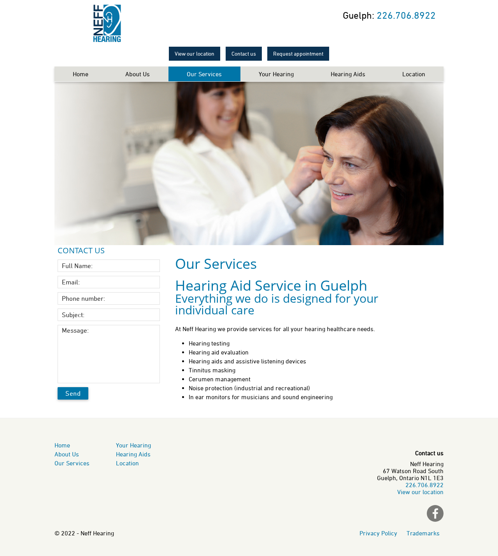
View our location (194, 54)
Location (413, 73)
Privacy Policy (379, 533)
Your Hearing (276, 73)
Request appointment (298, 54)
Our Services (204, 73)
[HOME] (107, 23)
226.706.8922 (406, 15)
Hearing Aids (348, 73)
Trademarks (423, 533)
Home (80, 73)
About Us (137, 73)
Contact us (243, 54)
